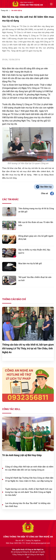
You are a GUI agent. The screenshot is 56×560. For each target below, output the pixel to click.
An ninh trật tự (16, 10)
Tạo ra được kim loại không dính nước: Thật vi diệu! (27, 85)
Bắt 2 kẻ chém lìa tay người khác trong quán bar (25, 75)
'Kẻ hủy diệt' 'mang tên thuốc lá (17, 71)
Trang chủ (4, 10)
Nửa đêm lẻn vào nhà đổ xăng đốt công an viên (25, 68)
